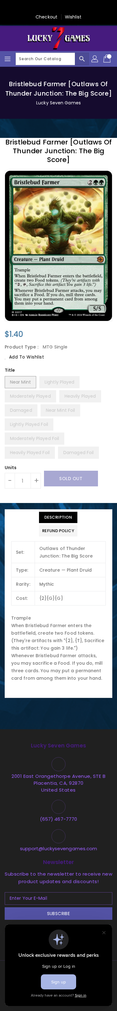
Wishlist (73, 17)
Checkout (46, 17)
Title (10, 370)
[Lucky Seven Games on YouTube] (88, 7)
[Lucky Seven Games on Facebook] (28, 7)
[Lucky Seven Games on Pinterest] (52, 7)
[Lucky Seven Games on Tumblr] (76, 7)
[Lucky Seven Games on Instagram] (64, 7)
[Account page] (95, 59)
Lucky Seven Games (58, 103)
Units (11, 467)
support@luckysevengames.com (58, 848)
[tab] (58, 517)
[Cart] (107, 59)
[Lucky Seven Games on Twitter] (40, 7)
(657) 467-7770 (58, 819)
